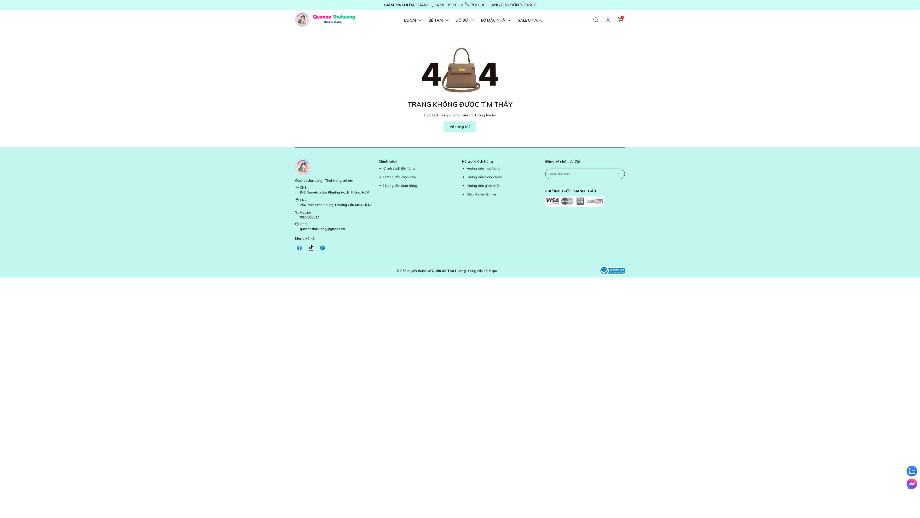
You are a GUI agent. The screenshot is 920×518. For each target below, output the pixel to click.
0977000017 (309, 217)
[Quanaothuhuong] (325, 19)
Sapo (493, 271)
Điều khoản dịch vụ (481, 194)
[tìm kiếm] (595, 19)
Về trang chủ (460, 126)
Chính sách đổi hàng (399, 168)
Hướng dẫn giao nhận (483, 185)
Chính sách (388, 161)
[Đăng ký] (617, 174)
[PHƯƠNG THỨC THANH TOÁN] (585, 201)
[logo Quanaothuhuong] (335, 167)
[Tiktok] (311, 248)
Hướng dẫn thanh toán (484, 177)
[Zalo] (322, 248)
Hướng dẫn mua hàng (400, 185)
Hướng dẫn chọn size (399, 177)
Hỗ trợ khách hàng (477, 161)
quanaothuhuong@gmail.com (322, 229)
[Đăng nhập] (608, 19)
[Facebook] (299, 248)
